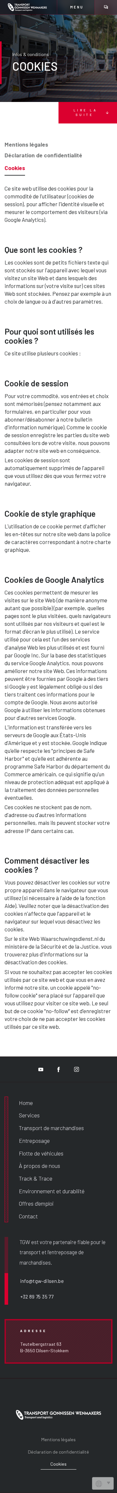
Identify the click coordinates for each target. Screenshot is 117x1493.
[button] (76, 7)
